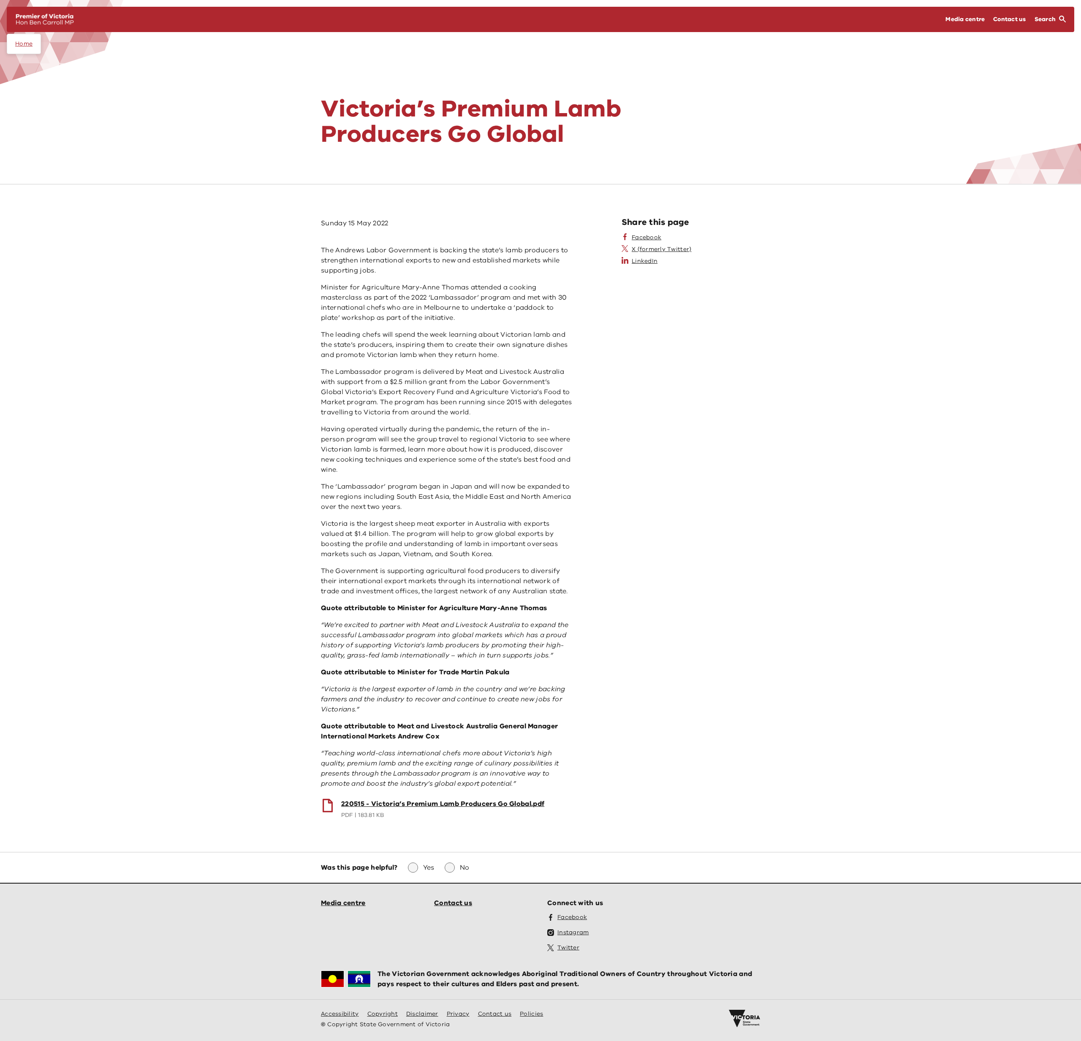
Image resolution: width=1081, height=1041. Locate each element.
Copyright (382, 1014)
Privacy (458, 1014)
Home (24, 44)
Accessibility (340, 1014)
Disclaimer (422, 1014)
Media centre (343, 903)
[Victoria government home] (744, 1018)
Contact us (453, 903)
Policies (531, 1014)
